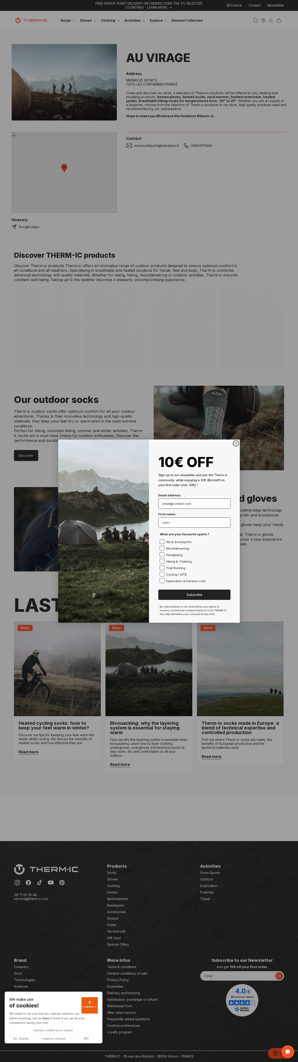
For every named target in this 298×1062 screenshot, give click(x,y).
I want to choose (53, 1038)
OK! (86, 1038)
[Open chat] (287, 1051)
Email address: (169, 495)
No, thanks (21, 1038)
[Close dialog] (236, 443)
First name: (167, 514)
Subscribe (194, 595)
